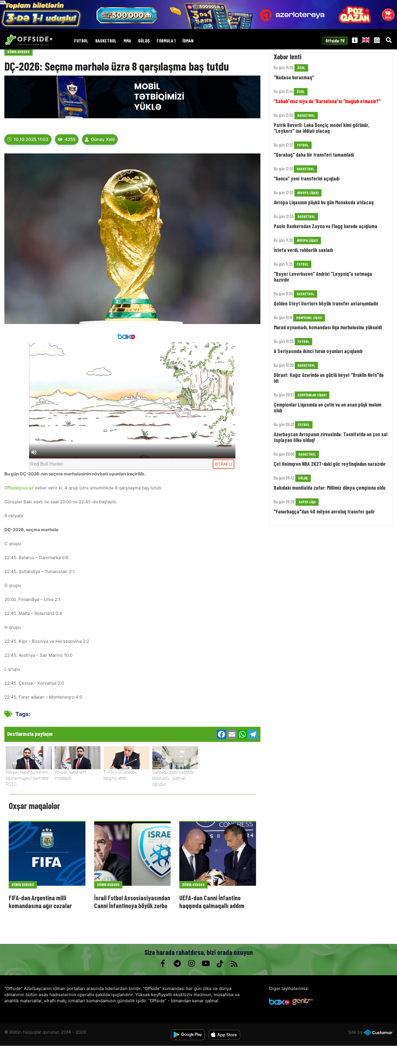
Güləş (144, 41)
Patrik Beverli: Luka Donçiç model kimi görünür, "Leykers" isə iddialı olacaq (321, 128)
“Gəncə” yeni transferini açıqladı (306, 178)
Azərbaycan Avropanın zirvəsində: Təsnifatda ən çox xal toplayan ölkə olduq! (330, 437)
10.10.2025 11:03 (31, 139)
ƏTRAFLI (223, 464)
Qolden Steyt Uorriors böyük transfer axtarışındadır (326, 303)
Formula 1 (166, 41)
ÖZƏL (301, 67)
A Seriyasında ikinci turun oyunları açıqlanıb (318, 351)
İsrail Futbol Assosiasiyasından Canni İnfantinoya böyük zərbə (132, 901)
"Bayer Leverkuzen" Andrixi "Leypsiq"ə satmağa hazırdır (323, 277)
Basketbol (106, 41)
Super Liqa (307, 502)
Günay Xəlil (103, 139)
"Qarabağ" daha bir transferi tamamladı (314, 154)
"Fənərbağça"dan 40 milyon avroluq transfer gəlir (324, 511)
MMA (127, 41)
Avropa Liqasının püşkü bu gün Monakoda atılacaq (323, 202)
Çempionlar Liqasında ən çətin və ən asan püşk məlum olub (327, 407)
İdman (188, 41)
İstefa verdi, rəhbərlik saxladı (303, 250)
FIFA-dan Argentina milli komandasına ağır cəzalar (40, 901)
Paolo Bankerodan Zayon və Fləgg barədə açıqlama (325, 226)
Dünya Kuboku (18, 51)
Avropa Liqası (308, 192)
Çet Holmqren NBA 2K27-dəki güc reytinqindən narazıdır (330, 464)
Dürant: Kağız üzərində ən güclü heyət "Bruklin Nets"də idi (329, 378)
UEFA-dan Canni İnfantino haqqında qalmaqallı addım (211, 901)
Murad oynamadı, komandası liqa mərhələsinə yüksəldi (328, 327)
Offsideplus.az (19, 488)
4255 (70, 139)
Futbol (81, 41)
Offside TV (335, 41)
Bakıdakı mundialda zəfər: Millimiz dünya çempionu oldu (329, 487)
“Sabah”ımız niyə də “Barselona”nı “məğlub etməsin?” (327, 101)
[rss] (234, 963)
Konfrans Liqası (309, 317)
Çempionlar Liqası (312, 395)
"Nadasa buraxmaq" (294, 77)
